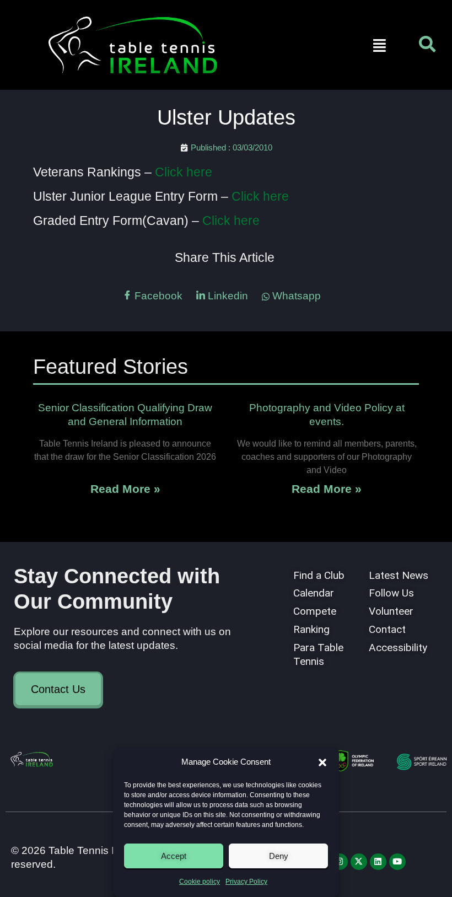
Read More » (125, 488)
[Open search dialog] (427, 47)
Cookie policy (199, 881)
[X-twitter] (359, 861)
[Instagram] (339, 861)
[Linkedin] (378, 861)
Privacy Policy (246, 881)
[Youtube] (397, 861)
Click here (182, 172)
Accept (173, 856)
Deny (278, 856)
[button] (322, 762)
